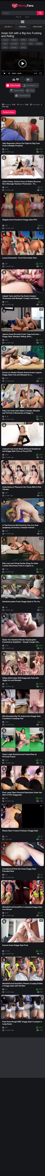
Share (32, 90)
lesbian (13, 47)
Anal (5, 43)
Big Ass (32, 40)
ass (23, 43)
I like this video (13, 79)
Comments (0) (24, 95)
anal (4, 47)
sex (31, 43)
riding (23, 47)
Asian (5, 40)
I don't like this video (17, 79)
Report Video (19, 90)
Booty (14, 40)
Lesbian (14, 43)
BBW (23, 40)
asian (39, 43)
